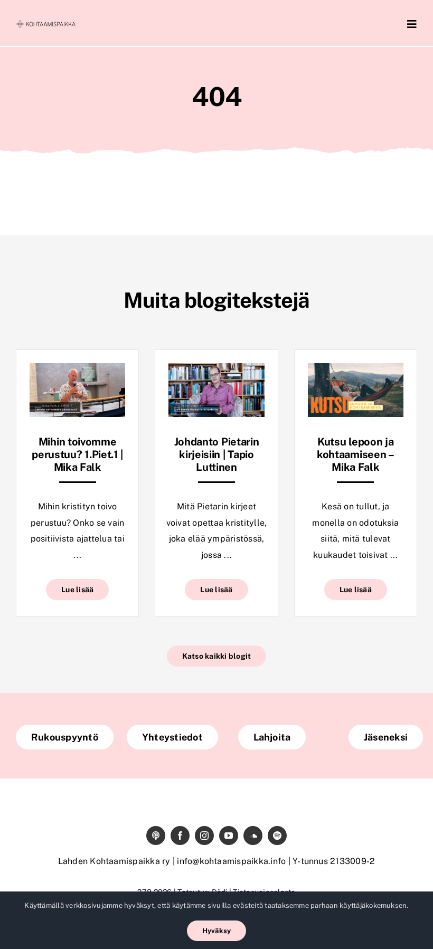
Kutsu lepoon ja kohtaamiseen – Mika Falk (355, 454)
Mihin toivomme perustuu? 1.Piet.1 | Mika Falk (77, 454)
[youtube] (228, 835)
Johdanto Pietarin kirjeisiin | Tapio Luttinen (216, 454)
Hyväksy (216, 931)
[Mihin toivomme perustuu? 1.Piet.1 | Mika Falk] (77, 371)
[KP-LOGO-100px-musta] (46, 24)
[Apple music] (155, 835)
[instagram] (204, 835)
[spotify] (277, 835)
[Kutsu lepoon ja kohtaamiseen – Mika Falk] (355, 371)
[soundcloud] (252, 835)
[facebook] (180, 835)
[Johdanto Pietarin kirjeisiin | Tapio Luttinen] (216, 371)
